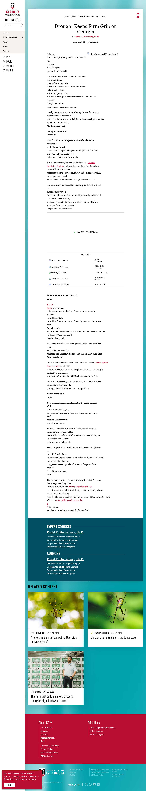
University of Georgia (52, 773)
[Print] (138, 17)
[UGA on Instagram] (91, 785)
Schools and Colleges (76, 769)
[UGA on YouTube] (95, 785)
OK (9, 785)
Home (66, 16)
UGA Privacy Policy (97, 775)
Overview (45, 731)
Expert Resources (10, 37)
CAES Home (46, 727)
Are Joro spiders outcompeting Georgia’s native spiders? (54, 639)
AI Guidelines (47, 756)
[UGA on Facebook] (83, 785)
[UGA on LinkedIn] (98, 785)
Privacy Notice (20, 776)
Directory (73, 772)
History (44, 734)
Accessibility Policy (49, 752)
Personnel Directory (50, 746)
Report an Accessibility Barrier (119, 770)
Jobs (43, 741)
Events (5, 46)
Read (9, 57)
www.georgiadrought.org (80, 487)
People (5, 42)
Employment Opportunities (100, 769)
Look (9, 61)
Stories (6, 33)
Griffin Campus (97, 734)
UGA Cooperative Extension (102, 727)
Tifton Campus (96, 731)
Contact (6, 51)
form (33, 779)
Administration (48, 738)
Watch (9, 66)
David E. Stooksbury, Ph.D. (87, 37)
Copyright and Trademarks (100, 772)
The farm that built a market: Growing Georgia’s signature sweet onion (52, 698)
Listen (9, 70)
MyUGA (72, 775)
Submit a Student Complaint (118, 775)
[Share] (138, 13)
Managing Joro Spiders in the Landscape (113, 637)
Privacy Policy (47, 749)
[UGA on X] (87, 785)
